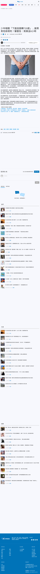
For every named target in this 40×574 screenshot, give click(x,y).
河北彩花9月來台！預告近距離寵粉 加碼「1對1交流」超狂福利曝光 (3, 435)
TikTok (37, 539)
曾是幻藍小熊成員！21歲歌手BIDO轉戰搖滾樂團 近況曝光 (3, 452)
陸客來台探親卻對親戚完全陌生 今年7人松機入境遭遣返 (3, 373)
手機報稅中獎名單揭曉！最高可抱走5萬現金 (3, 209)
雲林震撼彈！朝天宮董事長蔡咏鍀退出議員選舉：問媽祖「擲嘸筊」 (3, 263)
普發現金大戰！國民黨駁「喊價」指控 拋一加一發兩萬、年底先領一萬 (3, 251)
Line (35, 539)
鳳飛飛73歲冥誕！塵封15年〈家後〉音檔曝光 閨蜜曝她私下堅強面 (3, 447)
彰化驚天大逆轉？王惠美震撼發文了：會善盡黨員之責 (3, 286)
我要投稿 (2, 570)
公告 (2, 564)
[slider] (12, 42)
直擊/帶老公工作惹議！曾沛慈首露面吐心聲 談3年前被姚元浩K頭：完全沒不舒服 (3, 464)
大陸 (10, 550)
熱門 (19, 4)
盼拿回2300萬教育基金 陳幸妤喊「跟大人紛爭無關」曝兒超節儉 (3, 239)
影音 (10, 552)
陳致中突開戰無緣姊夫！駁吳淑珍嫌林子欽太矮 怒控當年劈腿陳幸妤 (3, 269)
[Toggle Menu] (38, 5)
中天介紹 (33, 549)
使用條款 (33, 552)
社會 (25, 4)
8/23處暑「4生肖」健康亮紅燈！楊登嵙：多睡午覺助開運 (3, 280)
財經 (10, 555)
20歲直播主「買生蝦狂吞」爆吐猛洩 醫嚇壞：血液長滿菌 (14, 108)
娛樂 (29, 4)
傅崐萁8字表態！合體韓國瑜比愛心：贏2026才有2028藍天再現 (3, 245)
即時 (16, 4)
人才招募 (33, 550)
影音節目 (21, 550)
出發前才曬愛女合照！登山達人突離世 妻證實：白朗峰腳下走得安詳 (3, 367)
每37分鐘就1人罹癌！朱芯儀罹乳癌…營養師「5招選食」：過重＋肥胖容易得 (18, 110)
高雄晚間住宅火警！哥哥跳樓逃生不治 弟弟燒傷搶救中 (3, 338)
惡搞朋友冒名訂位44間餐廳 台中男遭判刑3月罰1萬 (3, 385)
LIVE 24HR (4, 4)
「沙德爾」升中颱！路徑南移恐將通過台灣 (3, 274)
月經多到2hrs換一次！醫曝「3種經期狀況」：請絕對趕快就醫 (15, 111)
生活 (35, 4)
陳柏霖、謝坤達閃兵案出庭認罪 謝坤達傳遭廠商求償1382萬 (3, 476)
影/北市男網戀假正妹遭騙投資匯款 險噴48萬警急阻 (3, 356)
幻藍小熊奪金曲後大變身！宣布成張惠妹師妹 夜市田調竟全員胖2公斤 (3, 458)
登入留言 (36, 171)
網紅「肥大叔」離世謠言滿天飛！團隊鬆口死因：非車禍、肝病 (3, 429)
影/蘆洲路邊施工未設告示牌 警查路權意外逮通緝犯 (3, 361)
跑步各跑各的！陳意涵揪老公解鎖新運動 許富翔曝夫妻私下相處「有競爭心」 (3, 482)
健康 (10, 553)
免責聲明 (33, 555)
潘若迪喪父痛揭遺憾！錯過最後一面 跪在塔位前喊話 (3, 470)
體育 (32, 4)
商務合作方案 (34, 556)
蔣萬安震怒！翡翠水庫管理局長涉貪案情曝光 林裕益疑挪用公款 (3, 257)
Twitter (30, 539)
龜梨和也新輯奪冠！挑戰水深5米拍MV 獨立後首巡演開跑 (3, 441)
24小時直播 (22, 549)
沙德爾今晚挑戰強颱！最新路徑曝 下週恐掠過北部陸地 (3, 233)
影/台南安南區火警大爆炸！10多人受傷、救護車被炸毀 (3, 221)
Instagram (33, 539)
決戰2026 (11, 4)
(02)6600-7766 (31, 567)
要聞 (22, 4)
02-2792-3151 (32, 570)
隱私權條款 (34, 553)
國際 (10, 549)
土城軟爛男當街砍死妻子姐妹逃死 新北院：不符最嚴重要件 (3, 344)
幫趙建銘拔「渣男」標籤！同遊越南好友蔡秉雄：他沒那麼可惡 (3, 227)
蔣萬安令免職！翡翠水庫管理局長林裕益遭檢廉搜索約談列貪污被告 (3, 215)
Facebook (31, 539)
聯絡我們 (2, 567)
